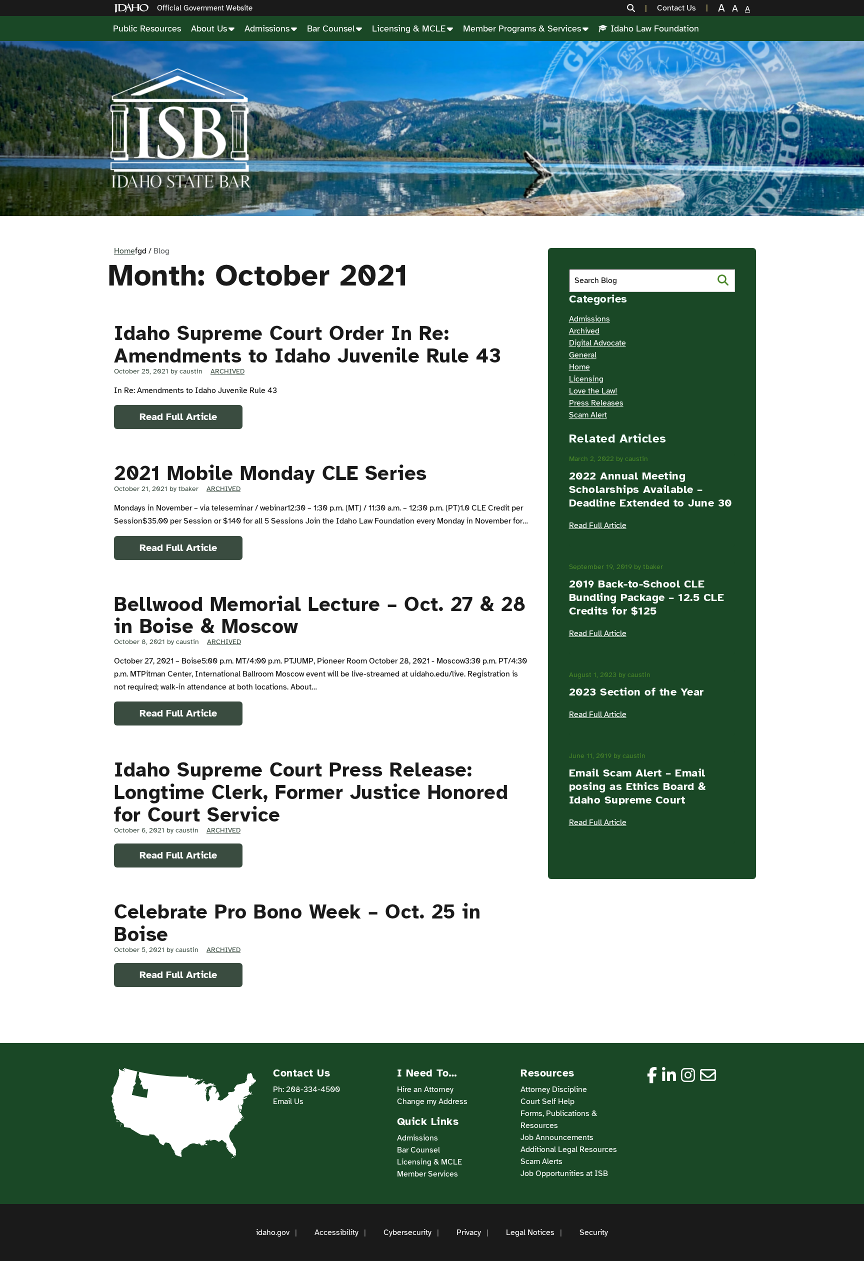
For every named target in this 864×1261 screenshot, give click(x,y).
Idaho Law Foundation (654, 28)
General (582, 355)
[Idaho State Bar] (180, 128)
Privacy (468, 1233)
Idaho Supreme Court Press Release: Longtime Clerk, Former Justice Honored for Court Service (311, 793)
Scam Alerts (541, 1161)
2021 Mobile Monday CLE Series (270, 473)
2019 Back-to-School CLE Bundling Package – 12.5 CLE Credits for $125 (646, 597)
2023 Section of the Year (636, 691)
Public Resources (147, 28)
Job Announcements (557, 1137)
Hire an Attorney (425, 1089)
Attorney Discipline (553, 1089)
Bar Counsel (330, 28)
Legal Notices (530, 1233)
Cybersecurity (408, 1233)
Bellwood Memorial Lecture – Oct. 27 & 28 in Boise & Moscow (320, 616)
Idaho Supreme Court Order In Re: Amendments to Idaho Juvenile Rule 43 (307, 344)
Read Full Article (178, 416)
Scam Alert (588, 415)
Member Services (427, 1174)
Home (124, 251)
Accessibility (336, 1233)
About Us (209, 28)
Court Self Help (547, 1101)
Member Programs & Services (522, 28)
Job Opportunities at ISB (564, 1173)
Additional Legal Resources (568, 1149)
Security (594, 1233)
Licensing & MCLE (409, 28)
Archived (227, 371)
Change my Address (432, 1101)
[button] (637, 8)
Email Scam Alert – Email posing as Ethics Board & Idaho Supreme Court (637, 786)
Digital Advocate (597, 343)
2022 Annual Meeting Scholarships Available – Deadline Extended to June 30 (650, 489)
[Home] (133, 8)
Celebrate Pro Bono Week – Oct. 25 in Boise (297, 923)
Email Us (288, 1101)
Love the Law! (593, 391)
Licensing (586, 379)
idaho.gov (273, 1233)
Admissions (267, 28)
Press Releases (596, 403)
